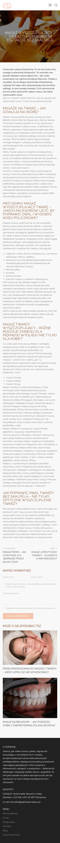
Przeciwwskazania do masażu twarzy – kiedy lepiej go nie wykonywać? (29, 670)
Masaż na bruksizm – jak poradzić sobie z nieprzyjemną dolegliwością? (29, 723)
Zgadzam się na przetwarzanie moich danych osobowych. (31, 608)
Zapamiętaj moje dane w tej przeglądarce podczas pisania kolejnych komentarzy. (31, 585)
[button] (50, 5)
